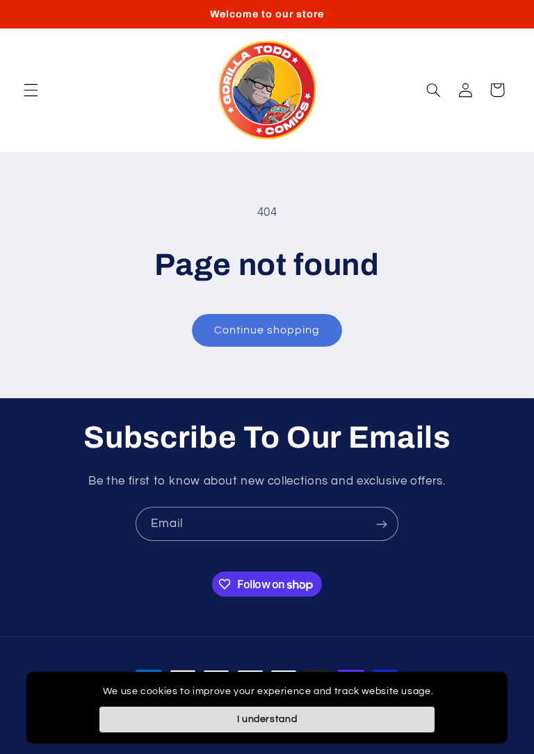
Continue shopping (267, 330)
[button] (31, 90)
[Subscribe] (382, 524)
